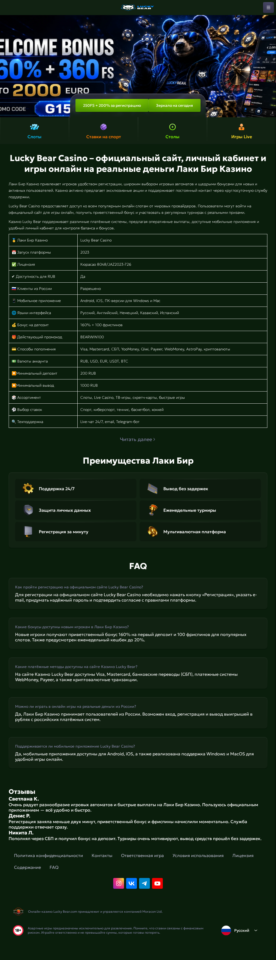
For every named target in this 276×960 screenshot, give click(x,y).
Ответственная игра (142, 855)
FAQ (54, 867)
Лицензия (243, 855)
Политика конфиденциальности (48, 855)
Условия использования (198, 855)
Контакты (102, 855)
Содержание (27, 867)
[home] (138, 7)
